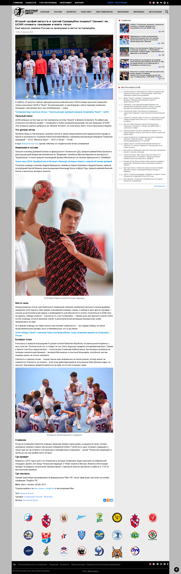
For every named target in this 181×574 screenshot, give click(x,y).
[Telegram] (111, 500)
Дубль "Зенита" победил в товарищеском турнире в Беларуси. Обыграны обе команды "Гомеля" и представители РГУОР (142, 100)
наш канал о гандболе (44, 488)
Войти (110, 3)
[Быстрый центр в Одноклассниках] (167, 3)
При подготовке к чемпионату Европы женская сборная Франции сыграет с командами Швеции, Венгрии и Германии (143, 169)
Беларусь (71, 12)
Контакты (64, 564)
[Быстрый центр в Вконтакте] (161, 3)
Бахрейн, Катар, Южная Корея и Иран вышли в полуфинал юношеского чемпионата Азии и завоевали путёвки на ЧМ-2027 (144, 163)
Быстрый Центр (30, 500)
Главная (18, 3)
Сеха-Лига (86, 12)
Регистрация (121, 3)
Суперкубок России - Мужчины (38, 497)
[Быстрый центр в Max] (165, 3)
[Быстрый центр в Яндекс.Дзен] (154, 3)
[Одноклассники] (108, 500)
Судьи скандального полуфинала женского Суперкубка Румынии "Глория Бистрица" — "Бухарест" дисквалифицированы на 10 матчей (143, 139)
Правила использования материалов (103, 564)
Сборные (44, 12)
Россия (58, 12)
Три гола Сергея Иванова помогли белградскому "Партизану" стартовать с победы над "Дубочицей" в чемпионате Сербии (142, 126)
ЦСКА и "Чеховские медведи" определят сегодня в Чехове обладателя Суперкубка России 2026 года (145, 175)
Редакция (53, 564)
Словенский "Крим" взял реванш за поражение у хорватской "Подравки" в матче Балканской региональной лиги (144, 113)
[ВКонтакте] (104, 500)
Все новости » (160, 186)
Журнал (79, 3)
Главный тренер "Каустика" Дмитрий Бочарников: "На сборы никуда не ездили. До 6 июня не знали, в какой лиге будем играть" (144, 132)
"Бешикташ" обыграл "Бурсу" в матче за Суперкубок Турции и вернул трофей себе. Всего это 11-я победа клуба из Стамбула (144, 119)
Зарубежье (138, 12)
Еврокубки (123, 12)
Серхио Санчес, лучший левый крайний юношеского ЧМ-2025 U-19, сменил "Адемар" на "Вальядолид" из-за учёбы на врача (143, 145)
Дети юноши (155, 12)
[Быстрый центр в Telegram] (157, 3)
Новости (31, 3)
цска (31, 493)
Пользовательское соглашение (32, 564)
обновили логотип (29, 143)
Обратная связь (78, 564)
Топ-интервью (48, 3)
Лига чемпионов (104, 12)
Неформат (66, 3)
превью (24, 493)
